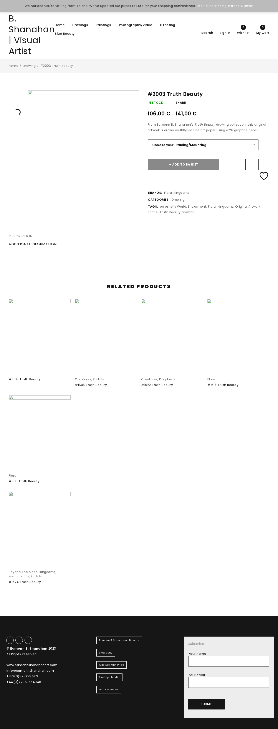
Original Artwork (248, 206)
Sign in (225, 32)
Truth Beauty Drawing (177, 212)
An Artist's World (173, 206)
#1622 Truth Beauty (157, 385)
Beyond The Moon (23, 572)
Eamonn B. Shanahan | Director (119, 640)
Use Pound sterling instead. (218, 6)
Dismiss (247, 6)
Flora (168, 192)
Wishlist (243, 29)
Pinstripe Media (109, 677)
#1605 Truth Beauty (91, 385)
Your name (197, 654)
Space (153, 212)
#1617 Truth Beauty (222, 385)
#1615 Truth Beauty (24, 481)
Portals (98, 379)
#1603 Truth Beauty (25, 379)
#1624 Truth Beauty (25, 582)
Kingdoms (181, 192)
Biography (105, 652)
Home (13, 66)
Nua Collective (108, 689)
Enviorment (197, 206)
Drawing (29, 66)
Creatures (83, 379)
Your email (197, 675)
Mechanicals (19, 576)
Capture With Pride (111, 665)
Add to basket (185, 164)
